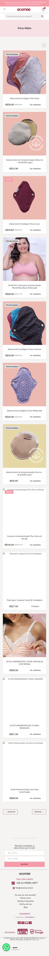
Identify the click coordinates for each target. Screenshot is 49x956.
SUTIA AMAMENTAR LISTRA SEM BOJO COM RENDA (24, 662)
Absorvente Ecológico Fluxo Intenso (24, 349)
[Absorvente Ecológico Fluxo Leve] (24, 198)
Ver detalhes (35, 105)
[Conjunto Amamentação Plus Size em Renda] (24, 510)
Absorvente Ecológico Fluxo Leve (24, 224)
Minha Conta (25, 898)
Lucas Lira (35, 940)
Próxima (38, 812)
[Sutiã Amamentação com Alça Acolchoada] (24, 763)
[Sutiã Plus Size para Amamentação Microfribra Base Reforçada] (24, 259)
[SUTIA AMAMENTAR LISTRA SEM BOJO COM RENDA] (24, 635)
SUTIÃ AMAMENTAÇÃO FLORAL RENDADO (24, 726)
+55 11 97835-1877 (27, 883)
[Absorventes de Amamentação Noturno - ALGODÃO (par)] (24, 133)
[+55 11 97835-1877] (13, 883)
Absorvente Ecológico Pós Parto (24, 98)
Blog (25, 907)
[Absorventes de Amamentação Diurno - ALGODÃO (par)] (24, 446)
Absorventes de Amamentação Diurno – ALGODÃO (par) (24, 473)
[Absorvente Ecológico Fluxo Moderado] (24, 384)
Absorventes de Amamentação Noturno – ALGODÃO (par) (24, 161)
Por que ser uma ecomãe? (25, 895)
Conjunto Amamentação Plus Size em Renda (24, 537)
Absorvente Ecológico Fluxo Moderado (24, 410)
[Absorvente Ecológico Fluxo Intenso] (24, 323)
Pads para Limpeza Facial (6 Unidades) (24, 600)
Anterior (11, 812)
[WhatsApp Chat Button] (6, 947)
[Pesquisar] (42, 16)
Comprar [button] (35, 606)
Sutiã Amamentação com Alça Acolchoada (24, 790)
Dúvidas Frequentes (25, 901)
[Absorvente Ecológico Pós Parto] (24, 72)
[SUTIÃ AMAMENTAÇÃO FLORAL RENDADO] (24, 699)
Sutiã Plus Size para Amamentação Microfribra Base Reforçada (24, 286)
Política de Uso (25, 904)
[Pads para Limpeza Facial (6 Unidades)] (24, 574)
